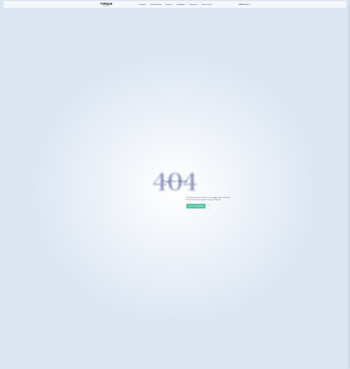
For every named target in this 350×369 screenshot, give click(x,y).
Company (142, 4)
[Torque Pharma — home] (106, 4)
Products (168, 4)
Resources (193, 4)
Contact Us (243, 4)
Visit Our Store (207, 4)
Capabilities (180, 4)
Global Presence (156, 4)
